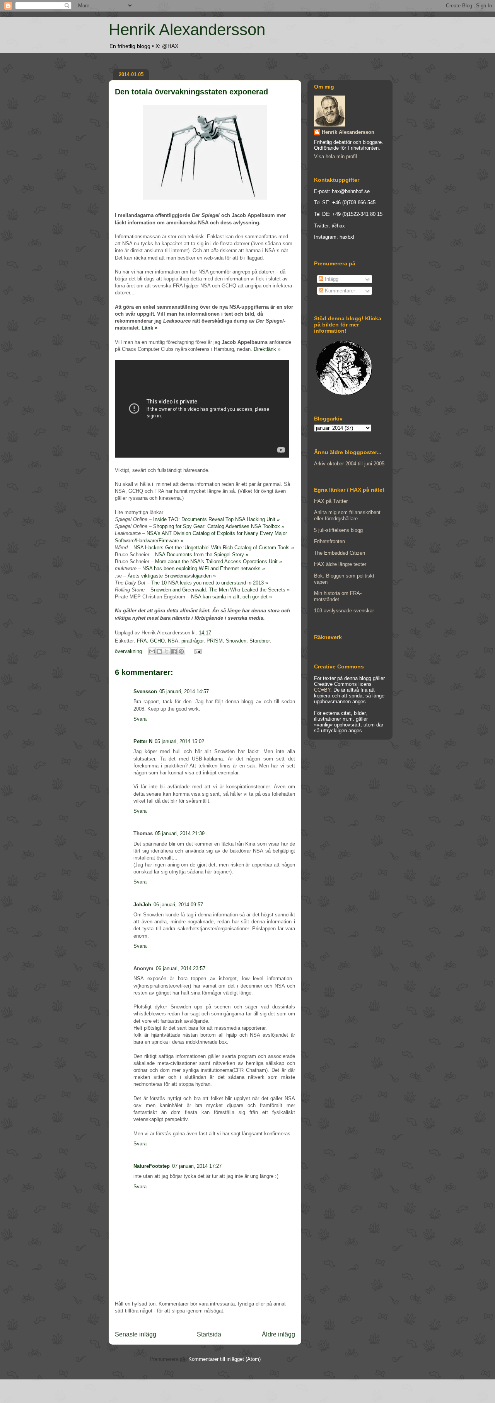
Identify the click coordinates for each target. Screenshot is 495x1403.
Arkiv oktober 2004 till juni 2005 (349, 464)
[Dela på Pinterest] (181, 651)
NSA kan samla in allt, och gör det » (231, 597)
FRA (142, 641)
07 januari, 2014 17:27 (197, 1166)
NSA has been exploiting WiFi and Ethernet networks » (203, 568)
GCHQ (157, 641)
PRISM (215, 641)
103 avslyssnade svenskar (344, 610)
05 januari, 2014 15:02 (179, 741)
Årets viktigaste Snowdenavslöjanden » (172, 576)
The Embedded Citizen (339, 553)
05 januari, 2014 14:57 (184, 691)
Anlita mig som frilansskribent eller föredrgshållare (347, 515)
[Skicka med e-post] (152, 651)
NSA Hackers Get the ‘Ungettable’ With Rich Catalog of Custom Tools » (213, 547)
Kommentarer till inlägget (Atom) (224, 1359)
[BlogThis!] (159, 651)
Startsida (209, 1334)
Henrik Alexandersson (187, 30)
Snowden (236, 641)
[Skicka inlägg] (196, 651)
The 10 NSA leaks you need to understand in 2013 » (209, 583)
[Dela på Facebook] (174, 651)
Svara (140, 719)
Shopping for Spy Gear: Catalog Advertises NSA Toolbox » (218, 526)
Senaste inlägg (135, 1334)
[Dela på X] (167, 651)
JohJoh (142, 904)
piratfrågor (192, 641)
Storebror (259, 641)
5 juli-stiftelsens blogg (338, 530)
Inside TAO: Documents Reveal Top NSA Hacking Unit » (216, 519)
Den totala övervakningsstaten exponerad (191, 91)
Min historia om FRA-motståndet (338, 596)
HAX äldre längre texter (340, 564)
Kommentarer (339, 291)
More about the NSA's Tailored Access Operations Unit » (218, 561)
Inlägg (330, 279)
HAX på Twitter (331, 501)
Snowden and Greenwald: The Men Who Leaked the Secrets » (220, 590)
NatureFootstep (151, 1166)
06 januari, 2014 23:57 (180, 968)
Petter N (142, 741)
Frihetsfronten (329, 541)
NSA (173, 641)
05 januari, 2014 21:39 (180, 833)
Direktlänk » (267, 349)
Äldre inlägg (278, 1334)
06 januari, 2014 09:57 (178, 904)
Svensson (145, 691)
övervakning (128, 651)
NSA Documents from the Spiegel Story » (201, 554)
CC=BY (322, 690)
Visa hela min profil (335, 156)
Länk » (149, 328)
